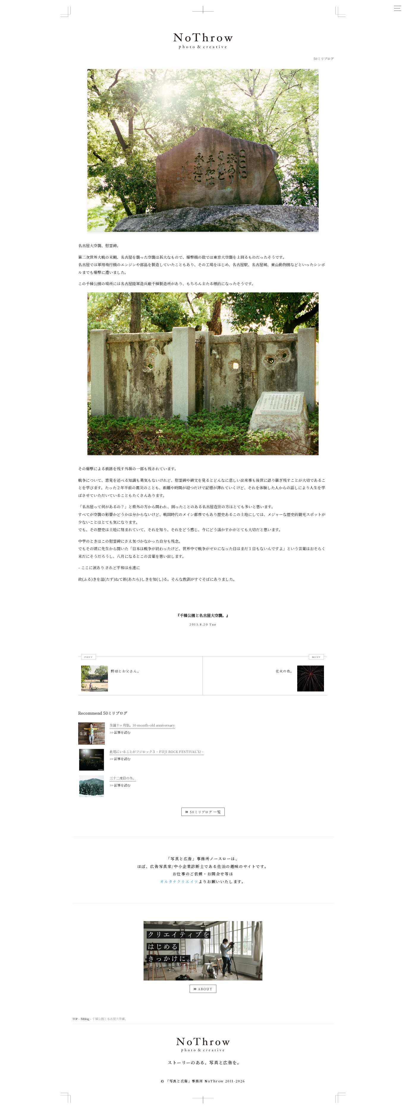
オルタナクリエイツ (179, 881)
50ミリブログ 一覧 (204, 811)
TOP (75, 1019)
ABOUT (205, 988)
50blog (85, 1019)
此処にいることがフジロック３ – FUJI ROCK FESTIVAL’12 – (157, 751)
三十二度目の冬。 (123, 778)
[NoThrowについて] (203, 979)
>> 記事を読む (120, 732)
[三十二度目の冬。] (91, 796)
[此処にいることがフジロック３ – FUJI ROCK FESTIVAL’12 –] (91, 769)
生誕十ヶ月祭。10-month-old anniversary (142, 725)
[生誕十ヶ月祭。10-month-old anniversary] (91, 743)
